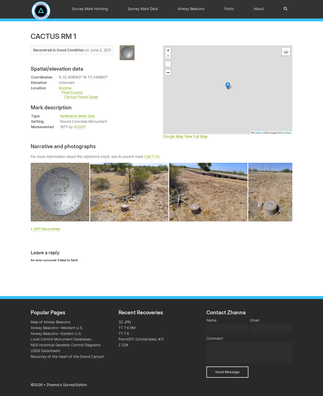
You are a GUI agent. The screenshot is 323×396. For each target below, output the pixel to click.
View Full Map (195, 136)
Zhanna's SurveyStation (66, 385)
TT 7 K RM (127, 328)
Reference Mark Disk (77, 116)
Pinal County (72, 92)
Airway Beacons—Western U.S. (57, 328)
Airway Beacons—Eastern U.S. (56, 333)
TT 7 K (124, 333)
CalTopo (287, 132)
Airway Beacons (191, 9)
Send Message (227, 372)
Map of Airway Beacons (50, 322)
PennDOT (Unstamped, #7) (141, 339)
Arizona (65, 88)
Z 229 (123, 345)
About (259, 9)
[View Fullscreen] (168, 64)
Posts (229, 9)
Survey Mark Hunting (90, 9)
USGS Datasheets (45, 351)
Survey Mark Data (143, 9)
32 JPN (125, 322)
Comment (214, 338)
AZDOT (80, 127)
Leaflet (257, 132)
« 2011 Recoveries (45, 229)
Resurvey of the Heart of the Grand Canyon (67, 356)
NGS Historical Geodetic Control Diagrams (66, 345)
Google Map (173, 136)
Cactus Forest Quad (81, 97)
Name (211, 320)
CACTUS (151, 156)
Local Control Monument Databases (61, 339)
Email (254, 320)
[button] (227, 86)
